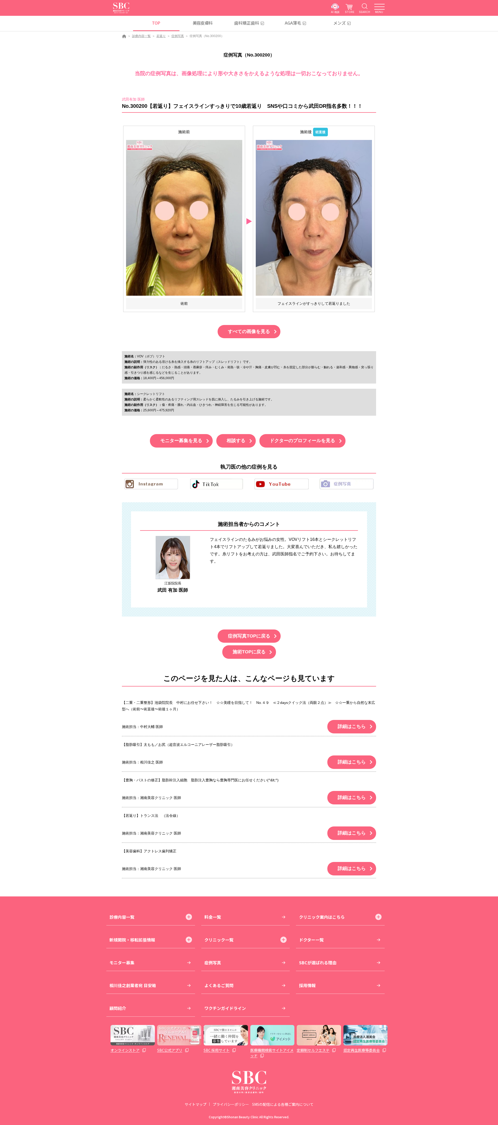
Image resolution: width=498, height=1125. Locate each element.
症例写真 (177, 36)
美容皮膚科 (203, 23)
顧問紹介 (117, 1008)
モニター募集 (121, 962)
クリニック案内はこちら (322, 917)
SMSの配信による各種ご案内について (283, 1104)
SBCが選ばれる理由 (317, 962)
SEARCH (364, 11)
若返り (161, 36)
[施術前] (184, 217)
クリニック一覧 (218, 940)
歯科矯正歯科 (246, 23)
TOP (156, 23)
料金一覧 (212, 917)
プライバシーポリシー (231, 1104)
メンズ (339, 23)
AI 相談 (335, 11)
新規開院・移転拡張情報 (132, 940)
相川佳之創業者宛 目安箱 (132, 985)
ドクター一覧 (311, 940)
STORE (349, 11)
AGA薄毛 (293, 23)
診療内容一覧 (141, 36)
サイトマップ (195, 1104)
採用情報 (307, 985)
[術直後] (314, 217)
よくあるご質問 (218, 985)
